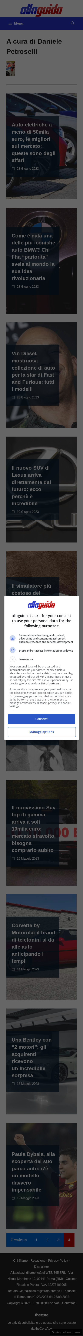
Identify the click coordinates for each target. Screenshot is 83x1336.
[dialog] (41, 668)
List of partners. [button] (50, 683)
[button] (42, 659)
